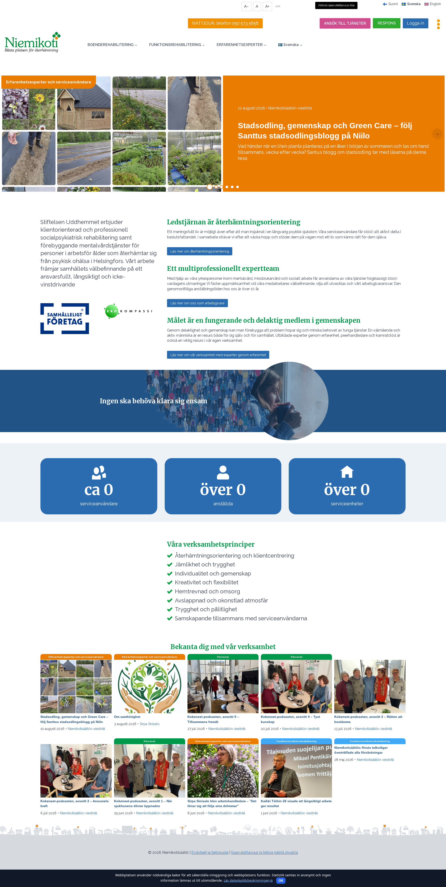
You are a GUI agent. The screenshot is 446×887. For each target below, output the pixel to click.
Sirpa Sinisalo (150, 724)
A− (246, 6)
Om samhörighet (127, 717)
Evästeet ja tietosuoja (209, 852)
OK (281, 880)
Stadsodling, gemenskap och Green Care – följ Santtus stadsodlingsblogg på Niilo (74, 719)
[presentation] (76, 686)
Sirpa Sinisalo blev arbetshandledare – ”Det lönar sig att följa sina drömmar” (221, 803)
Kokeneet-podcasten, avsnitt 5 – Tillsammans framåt (213, 719)
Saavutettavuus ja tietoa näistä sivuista (264, 852)
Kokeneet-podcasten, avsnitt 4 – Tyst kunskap (290, 719)
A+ (267, 6)
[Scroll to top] (12, 861)
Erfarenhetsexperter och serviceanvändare (48, 82)
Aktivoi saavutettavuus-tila (336, 5)
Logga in (415, 23)
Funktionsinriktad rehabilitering (296, 741)
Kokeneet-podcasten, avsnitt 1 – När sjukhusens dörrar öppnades (143, 803)
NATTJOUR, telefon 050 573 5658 (225, 23)
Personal (223, 657)
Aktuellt (370, 657)
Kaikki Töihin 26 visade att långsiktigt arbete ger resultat (296, 803)
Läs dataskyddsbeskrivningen (248, 880)
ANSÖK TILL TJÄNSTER (345, 23)
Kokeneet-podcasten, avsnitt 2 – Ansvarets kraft (74, 803)
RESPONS (387, 23)
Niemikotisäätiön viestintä (86, 729)
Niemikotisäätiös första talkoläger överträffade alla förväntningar (361, 750)
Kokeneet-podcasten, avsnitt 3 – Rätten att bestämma (368, 719)
